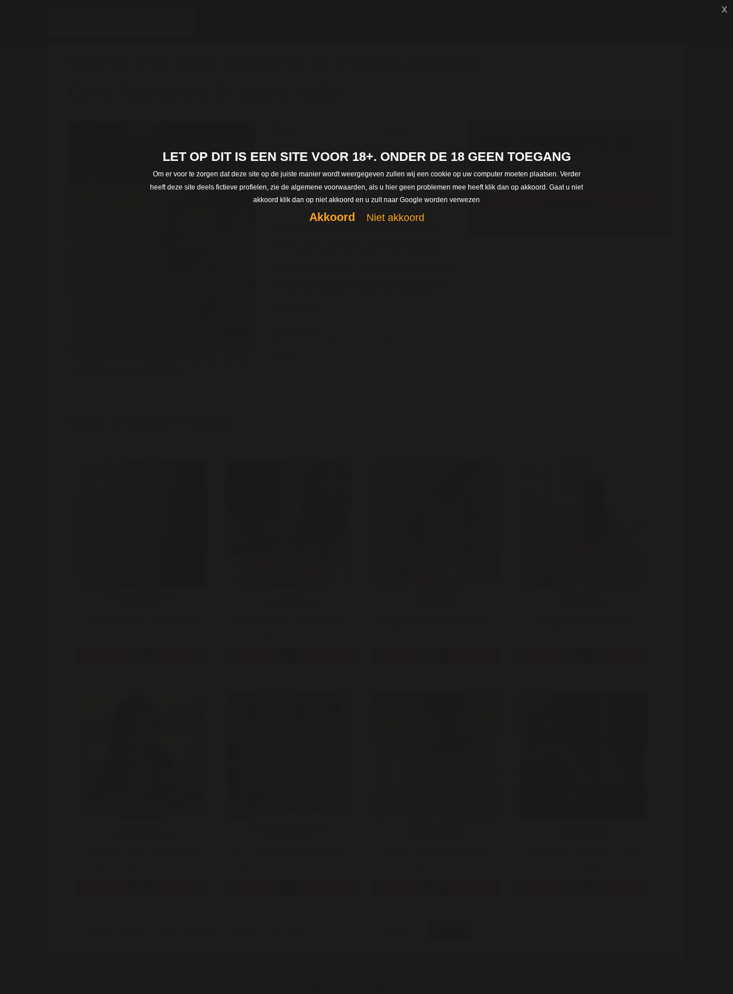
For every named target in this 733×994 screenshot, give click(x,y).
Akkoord (332, 217)
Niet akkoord (395, 217)
